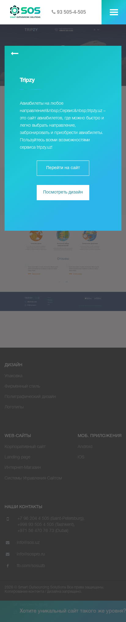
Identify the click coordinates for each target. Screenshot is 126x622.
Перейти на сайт (63, 168)
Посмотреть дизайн (63, 192)
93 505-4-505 (71, 12)
